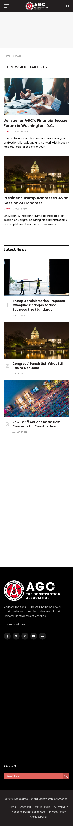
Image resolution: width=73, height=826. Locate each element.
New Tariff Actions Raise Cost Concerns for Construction (36, 424)
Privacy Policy (57, 811)
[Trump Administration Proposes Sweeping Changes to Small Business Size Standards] (36, 277)
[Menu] (6, 6)
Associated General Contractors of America (41, 799)
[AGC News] (36, 6)
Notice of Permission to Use (28, 811)
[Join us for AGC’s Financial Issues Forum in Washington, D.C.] (36, 96)
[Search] (67, 6)
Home (7, 55)
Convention (61, 807)
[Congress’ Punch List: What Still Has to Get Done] (36, 340)
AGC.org (25, 807)
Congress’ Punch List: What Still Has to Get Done (38, 365)
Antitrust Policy (38, 817)
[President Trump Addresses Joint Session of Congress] (36, 174)
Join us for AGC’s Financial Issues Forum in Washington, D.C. (35, 123)
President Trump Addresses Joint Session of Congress (36, 200)
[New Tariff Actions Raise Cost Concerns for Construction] (36, 398)
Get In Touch (42, 807)
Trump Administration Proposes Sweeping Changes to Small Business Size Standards (38, 305)
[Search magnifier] (66, 776)
